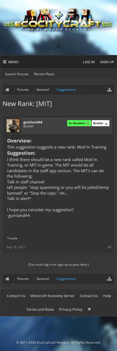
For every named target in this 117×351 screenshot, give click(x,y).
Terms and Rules (40, 309)
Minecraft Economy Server (52, 295)
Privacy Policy (70, 309)
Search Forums (17, 74)
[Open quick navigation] (109, 89)
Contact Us (16, 295)
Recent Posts (44, 74)
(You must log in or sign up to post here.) (58, 264)
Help (107, 295)
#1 (110, 247)
